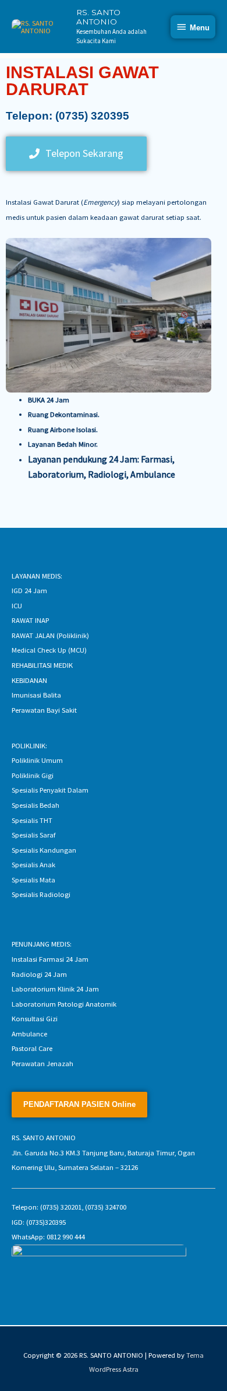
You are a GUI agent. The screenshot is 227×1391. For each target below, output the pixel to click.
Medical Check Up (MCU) (49, 649)
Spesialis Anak (33, 864)
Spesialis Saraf (33, 834)
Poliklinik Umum (37, 760)
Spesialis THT (32, 820)
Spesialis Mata (33, 879)
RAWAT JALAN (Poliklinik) (50, 635)
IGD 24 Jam (29, 590)
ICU (17, 605)
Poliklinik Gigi (33, 775)
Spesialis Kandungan (44, 849)
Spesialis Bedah (35, 805)
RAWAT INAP (30, 620)
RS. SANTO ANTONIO (98, 17)
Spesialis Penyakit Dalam (50, 789)
